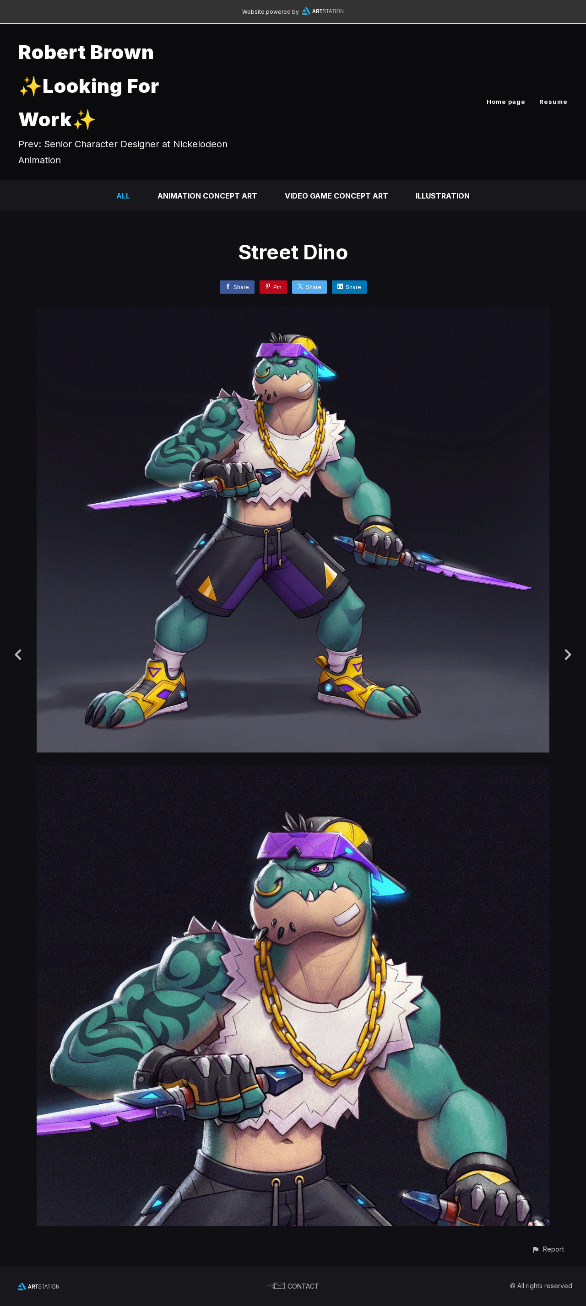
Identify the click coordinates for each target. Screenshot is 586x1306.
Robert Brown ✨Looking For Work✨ (88, 85)
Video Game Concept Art (336, 195)
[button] (548, 1249)
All (123, 195)
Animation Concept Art (207, 195)
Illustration (443, 195)
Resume (553, 101)
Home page (506, 101)
